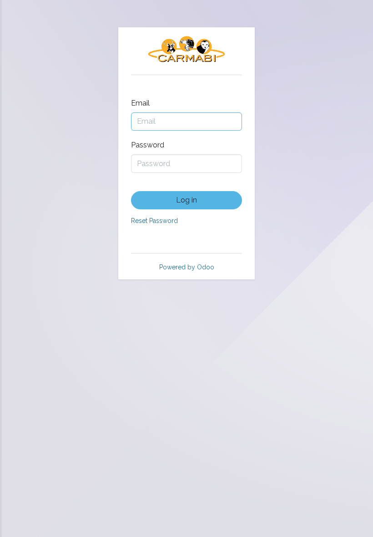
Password (147, 145)
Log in (186, 200)
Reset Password (154, 220)
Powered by (186, 267)
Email (140, 103)
